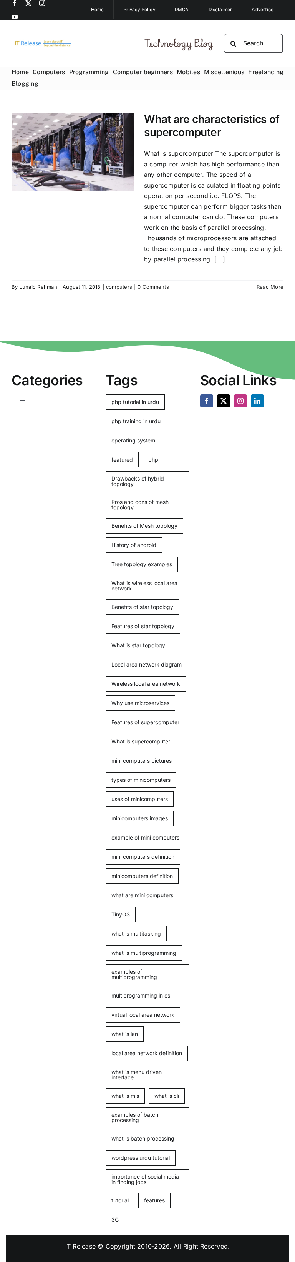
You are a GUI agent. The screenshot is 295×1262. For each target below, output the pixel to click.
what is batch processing (142, 1138)
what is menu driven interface (136, 1075)
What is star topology (138, 645)
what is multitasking (136, 933)
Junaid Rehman (38, 287)
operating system (133, 440)
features (154, 1200)
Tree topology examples (141, 564)
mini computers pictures (141, 760)
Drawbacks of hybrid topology (137, 481)
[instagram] (42, 3)
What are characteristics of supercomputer (212, 126)
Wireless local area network (145, 683)
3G (115, 1219)
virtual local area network (142, 1014)
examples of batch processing (134, 1117)
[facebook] (15, 3)
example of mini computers (145, 837)
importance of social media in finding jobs (145, 1179)
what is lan (124, 1034)
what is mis (125, 1095)
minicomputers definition (142, 876)
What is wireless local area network (144, 586)
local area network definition (146, 1053)
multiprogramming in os (140, 995)
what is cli (166, 1095)
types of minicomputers (141, 779)
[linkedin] (257, 400)
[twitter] (28, 3)
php (153, 459)
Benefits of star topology (142, 607)
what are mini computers (142, 895)
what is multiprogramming (143, 952)
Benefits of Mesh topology (144, 525)
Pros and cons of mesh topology (140, 504)
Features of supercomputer (145, 722)
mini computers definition (142, 856)
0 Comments (153, 287)
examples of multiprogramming (134, 974)
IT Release (80, 1246)
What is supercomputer (140, 741)
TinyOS (120, 914)
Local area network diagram (146, 664)
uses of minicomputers (139, 799)
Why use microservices (140, 703)
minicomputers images (139, 818)
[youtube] (15, 17)
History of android (133, 545)
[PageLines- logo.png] (41, 42)
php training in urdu (136, 421)
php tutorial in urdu (135, 402)
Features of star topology (142, 626)
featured (122, 459)
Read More (270, 287)
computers (119, 287)
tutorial (120, 1200)
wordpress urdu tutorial (140, 1157)
